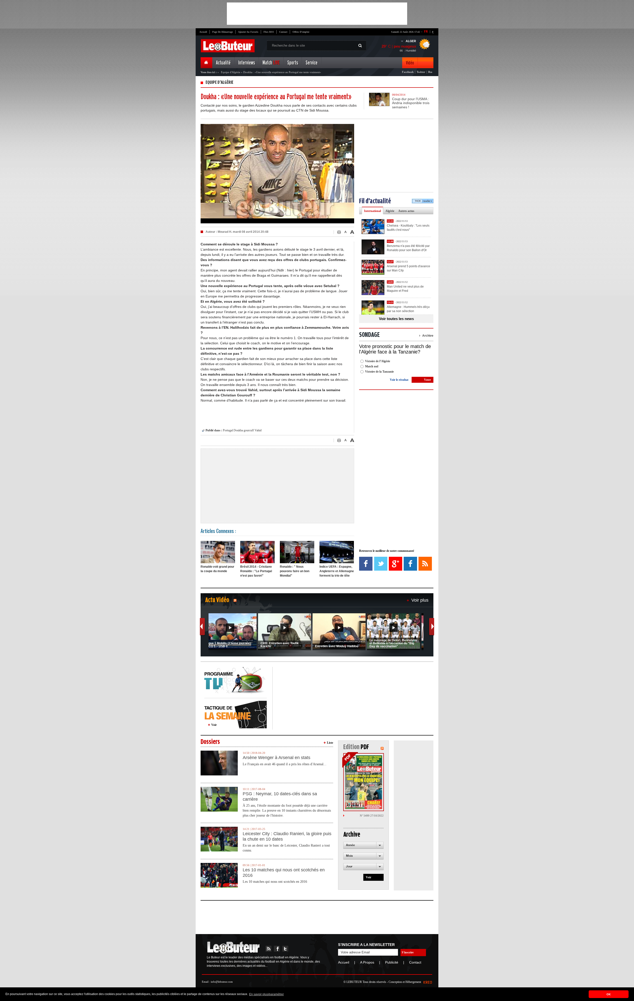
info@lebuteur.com (222, 981)
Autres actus (406, 211)
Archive (427, 335)
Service (311, 63)
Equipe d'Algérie (230, 72)
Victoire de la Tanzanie (379, 371)
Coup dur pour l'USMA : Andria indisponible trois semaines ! (410, 103)
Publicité (391, 962)
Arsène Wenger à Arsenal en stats (276, 757)
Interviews (246, 63)
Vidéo (410, 62)
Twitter (421, 71)
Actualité (223, 63)
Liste (330, 742)
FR (426, 31)
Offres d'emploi (300, 31)
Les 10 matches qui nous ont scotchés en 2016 (284, 872)
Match (271, 63)
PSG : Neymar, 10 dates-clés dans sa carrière (280, 796)
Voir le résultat (399, 380)
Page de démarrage (222, 31)
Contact (283, 31)
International (372, 211)
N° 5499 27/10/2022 (372, 815)
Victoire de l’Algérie (377, 361)
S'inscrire (408, 952)
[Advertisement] (317, 13)
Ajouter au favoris (248, 31)
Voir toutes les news (396, 319)
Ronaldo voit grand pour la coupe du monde (217, 569)
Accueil (203, 31)
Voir (214, 725)
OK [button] (609, 994)
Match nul (371, 366)
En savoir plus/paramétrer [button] (266, 994)
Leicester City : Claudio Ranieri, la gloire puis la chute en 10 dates (287, 836)
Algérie (389, 211)
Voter (427, 380)
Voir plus (419, 600)
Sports (292, 63)
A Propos (367, 962)
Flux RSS (269, 31)
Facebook (408, 71)
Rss (430, 71)
